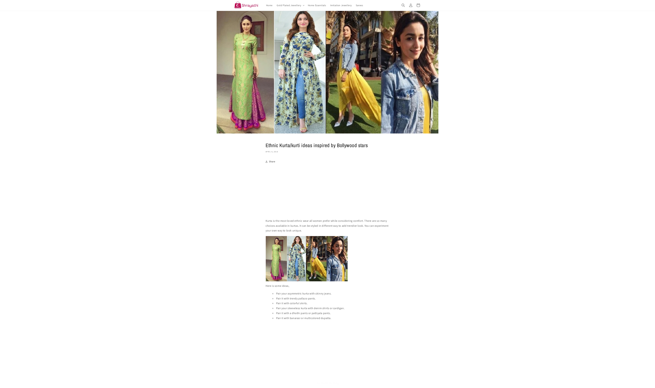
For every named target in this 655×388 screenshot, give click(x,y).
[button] (290, 5)
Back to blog (330, 383)
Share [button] (272, 161)
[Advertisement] (327, 192)
